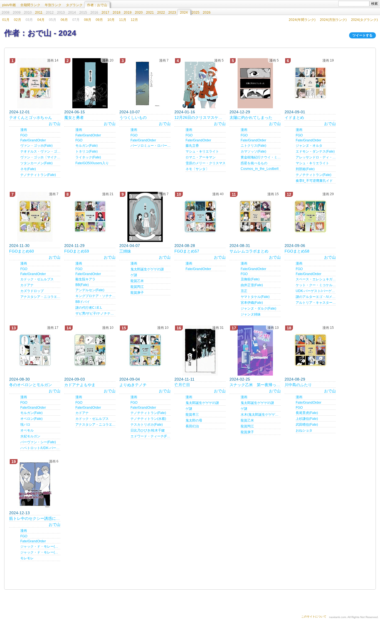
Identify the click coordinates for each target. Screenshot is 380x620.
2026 (207, 12)
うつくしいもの (133, 117)
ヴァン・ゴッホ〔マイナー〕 (40, 157)
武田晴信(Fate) (307, 425)
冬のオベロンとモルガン (30, 385)
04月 (41, 20)
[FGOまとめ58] (310, 216)
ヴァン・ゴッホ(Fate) (36, 146)
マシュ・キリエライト (202, 151)
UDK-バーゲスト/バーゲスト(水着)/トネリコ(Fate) (316, 291)
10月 (111, 20)
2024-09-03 (74, 379)
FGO (23, 135)
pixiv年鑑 (9, 5)
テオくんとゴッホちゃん (30, 117)
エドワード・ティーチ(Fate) (150, 436)
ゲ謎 (133, 275)
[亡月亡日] (200, 350)
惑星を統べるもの (254, 163)
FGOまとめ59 (76, 251)
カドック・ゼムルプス (37, 279)
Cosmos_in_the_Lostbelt (259, 169)
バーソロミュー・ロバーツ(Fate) (150, 146)
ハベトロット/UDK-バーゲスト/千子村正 (40, 448)
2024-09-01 (295, 112)
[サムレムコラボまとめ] (255, 216)
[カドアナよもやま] (89, 350)
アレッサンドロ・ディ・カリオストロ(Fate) (316, 157)
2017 (105, 12)
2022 (161, 12)
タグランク (74, 5)
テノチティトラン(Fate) (38, 175)
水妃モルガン (30, 436)
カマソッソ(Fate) (253, 151)
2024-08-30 (19, 379)
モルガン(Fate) (86, 146)
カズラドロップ (32, 291)
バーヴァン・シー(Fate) (38, 442)
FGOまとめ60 (21, 251)
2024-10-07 (129, 112)
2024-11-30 (19, 245)
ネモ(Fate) (28, 169)
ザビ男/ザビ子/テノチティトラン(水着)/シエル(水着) (95, 313)
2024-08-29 (295, 379)
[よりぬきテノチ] (145, 350)
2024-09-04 (129, 379)
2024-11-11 (184, 379)
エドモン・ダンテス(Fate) (315, 151)
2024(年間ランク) (302, 20)
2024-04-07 (129, 245)
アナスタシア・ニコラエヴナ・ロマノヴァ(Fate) (40, 297)
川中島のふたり (298, 385)
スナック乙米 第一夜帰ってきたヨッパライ (255, 385)
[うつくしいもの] (145, 83)
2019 (128, 12)
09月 (99, 20)
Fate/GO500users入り (92, 163)
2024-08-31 (240, 245)
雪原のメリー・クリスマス (206, 163)
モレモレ (27, 558)
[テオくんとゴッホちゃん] (34, 83)
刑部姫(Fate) (305, 169)
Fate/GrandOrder (33, 140)
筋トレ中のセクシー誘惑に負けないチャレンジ (34, 518)
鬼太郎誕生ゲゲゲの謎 (147, 269)
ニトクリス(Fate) (253, 146)
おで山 (54, 123)
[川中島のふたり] (310, 350)
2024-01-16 (184, 112)
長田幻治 (192, 426)
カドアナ (27, 285)
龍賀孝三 (192, 414)
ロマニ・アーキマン (201, 157)
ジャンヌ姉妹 (251, 314)
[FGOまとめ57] (200, 216)
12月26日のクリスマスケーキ (200, 117)
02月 (17, 20)
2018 (116, 12)
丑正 (244, 291)
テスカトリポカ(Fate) (146, 425)
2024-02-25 (240, 379)
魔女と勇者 (74, 117)
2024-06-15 (74, 112)
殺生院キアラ (85, 279)
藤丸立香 (192, 146)
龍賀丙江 (137, 287)
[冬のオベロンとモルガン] (34, 350)
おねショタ (304, 430)
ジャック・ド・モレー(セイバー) (40, 546)
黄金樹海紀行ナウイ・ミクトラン (261, 157)
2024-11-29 (74, 245)
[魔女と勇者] (89, 83)
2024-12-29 (240, 112)
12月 (134, 20)
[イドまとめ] (310, 83)
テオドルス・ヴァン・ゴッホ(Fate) (40, 151)
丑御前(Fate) (250, 279)
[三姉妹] (145, 216)
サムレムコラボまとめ (249, 251)
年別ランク (53, 5)
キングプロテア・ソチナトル (95, 296)
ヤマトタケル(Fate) (255, 297)
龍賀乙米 (137, 281)
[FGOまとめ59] (89, 216)
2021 (150, 12)
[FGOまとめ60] (34, 216)
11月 (122, 20)
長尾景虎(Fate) (307, 413)
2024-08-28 (184, 245)
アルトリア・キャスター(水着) (316, 303)
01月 (5, 20)
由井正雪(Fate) (252, 285)
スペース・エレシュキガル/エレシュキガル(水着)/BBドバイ (316, 279)
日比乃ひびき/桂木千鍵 (147, 430)
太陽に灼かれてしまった (251, 117)
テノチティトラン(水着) (148, 419)
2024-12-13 (19, 513)
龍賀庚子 (137, 293)
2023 (172, 12)
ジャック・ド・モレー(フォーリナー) (40, 552)
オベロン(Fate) (31, 419)
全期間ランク (30, 5)
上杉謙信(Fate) (307, 419)
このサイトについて (313, 616)
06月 (64, 20)
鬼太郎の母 (194, 420)
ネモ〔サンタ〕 (197, 169)
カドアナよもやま (79, 385)
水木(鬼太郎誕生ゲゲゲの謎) (261, 414)
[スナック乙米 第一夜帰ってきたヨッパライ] (255, 350)
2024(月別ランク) (333, 20)
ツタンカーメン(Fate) (36, 163)
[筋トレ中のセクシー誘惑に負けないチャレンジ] (34, 484)
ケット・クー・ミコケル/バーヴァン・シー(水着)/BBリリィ (316, 285)
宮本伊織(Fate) (252, 303)
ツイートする (362, 35)
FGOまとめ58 (297, 251)
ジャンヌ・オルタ (309, 146)
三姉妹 (125, 251)
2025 (195, 12)
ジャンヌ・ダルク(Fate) (258, 308)
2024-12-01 (19, 112)
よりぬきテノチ (133, 385)
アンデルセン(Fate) (89, 290)
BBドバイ (82, 302)
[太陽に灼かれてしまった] (255, 83)
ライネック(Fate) (88, 157)
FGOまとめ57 (186, 251)
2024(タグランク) (364, 20)
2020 (139, 12)
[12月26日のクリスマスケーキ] (200, 83)
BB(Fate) (82, 285)
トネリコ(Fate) (86, 151)
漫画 (23, 130)
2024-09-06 (295, 245)
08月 (87, 20)
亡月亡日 (182, 385)
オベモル (27, 430)
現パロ (25, 425)
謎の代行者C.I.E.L (88, 308)
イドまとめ (294, 117)
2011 (39, 12)
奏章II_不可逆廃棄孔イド (314, 181)
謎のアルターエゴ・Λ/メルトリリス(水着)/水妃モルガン (316, 297)
